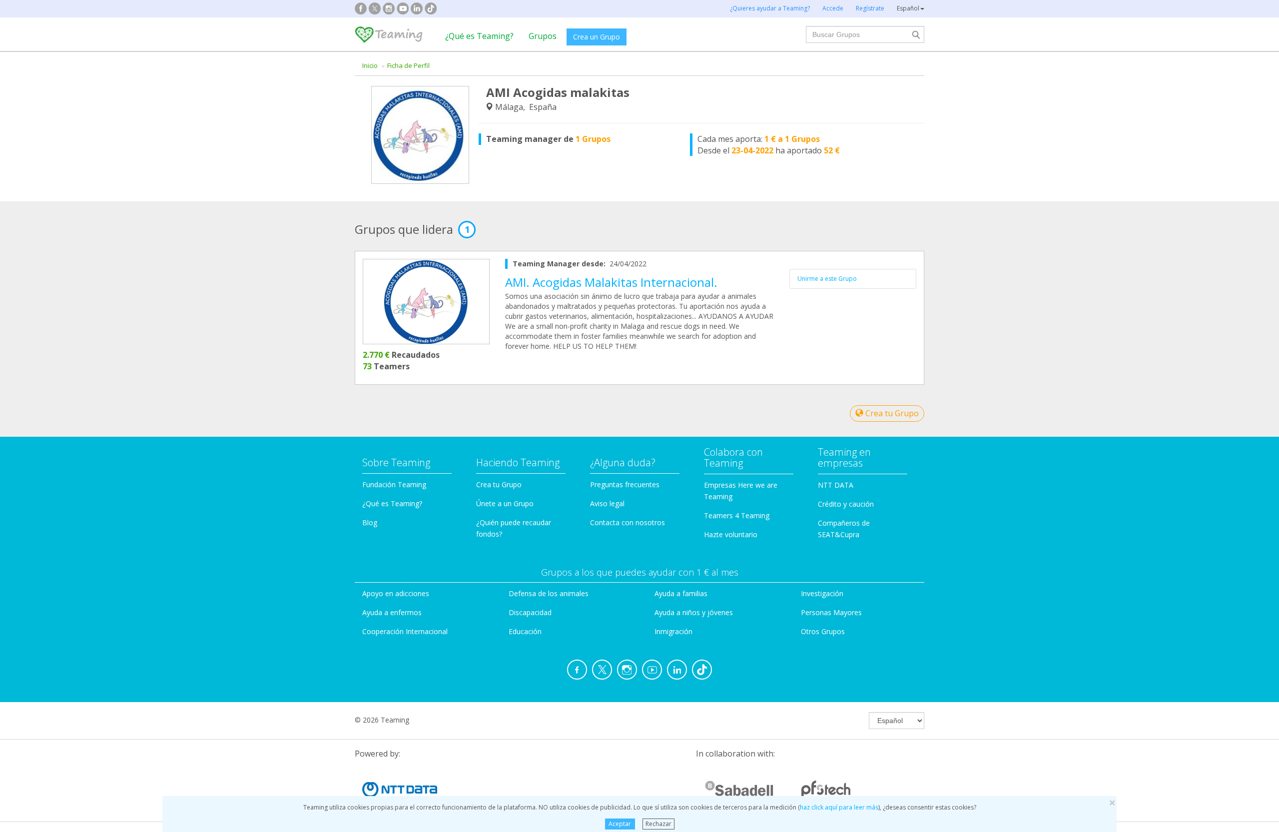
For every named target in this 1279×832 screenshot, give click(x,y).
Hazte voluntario (730, 534)
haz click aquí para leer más (839, 807)
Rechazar (658, 824)
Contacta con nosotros (627, 522)
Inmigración (673, 631)
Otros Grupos (823, 631)
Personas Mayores (831, 612)
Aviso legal (607, 503)
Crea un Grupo (596, 36)
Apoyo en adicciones (395, 593)
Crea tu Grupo (891, 413)
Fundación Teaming (394, 484)
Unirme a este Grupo (827, 278)
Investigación (822, 593)
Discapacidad (530, 612)
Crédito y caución (846, 504)
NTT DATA (835, 485)
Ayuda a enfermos (392, 612)
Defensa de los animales (549, 593)
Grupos (543, 35)
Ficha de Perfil (408, 65)
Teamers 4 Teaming (736, 515)
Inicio (370, 65)
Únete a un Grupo (505, 503)
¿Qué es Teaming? (479, 35)
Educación (525, 631)
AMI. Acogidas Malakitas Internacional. (611, 282)
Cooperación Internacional (405, 631)
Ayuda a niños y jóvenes (693, 612)
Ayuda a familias (680, 593)
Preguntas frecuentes (624, 484)
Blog (369, 522)
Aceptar (620, 824)
